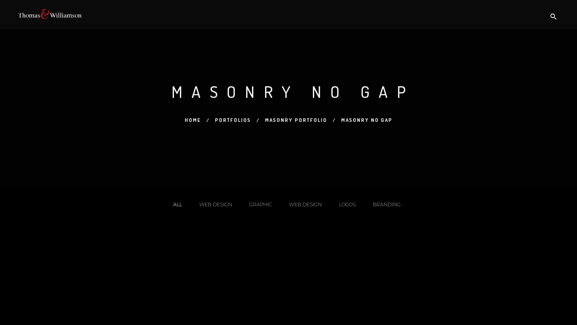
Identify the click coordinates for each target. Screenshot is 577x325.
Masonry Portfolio (296, 120)
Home (193, 120)
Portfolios (233, 120)
